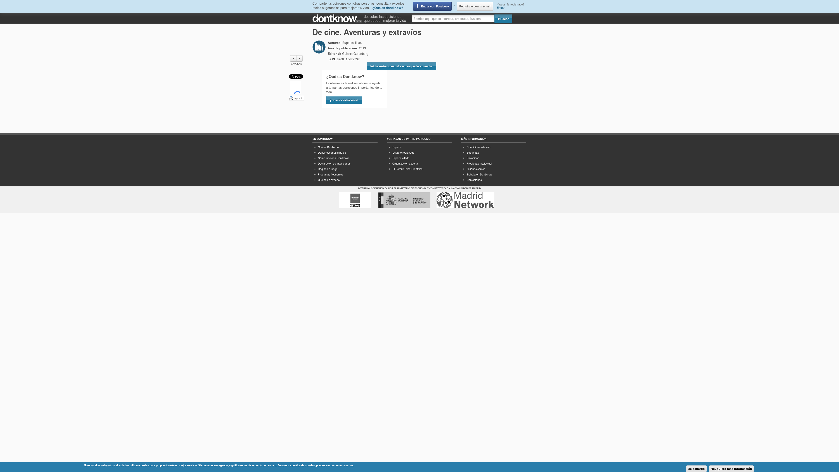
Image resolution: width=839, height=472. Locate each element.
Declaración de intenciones (334, 163)
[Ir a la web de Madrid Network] (465, 200)
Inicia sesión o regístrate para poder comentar (401, 66)
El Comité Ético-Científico (407, 169)
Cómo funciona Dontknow (333, 158)
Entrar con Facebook (435, 6)
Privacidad (473, 158)
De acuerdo (696, 468)
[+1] (295, 87)
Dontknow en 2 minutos (332, 152)
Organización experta (405, 163)
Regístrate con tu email (475, 6)
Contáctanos (474, 180)
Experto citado (400, 158)
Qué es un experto (329, 180)
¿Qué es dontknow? (387, 7)
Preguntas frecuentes (330, 174)
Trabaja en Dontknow (479, 174)
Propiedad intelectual (479, 163)
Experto (397, 147)
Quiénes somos (476, 169)
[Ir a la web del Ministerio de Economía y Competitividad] (404, 200)
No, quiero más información (731, 468)
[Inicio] (338, 18)
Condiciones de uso (479, 147)
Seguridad (473, 152)
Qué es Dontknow (328, 147)
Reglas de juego (328, 169)
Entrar (500, 7)
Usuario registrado (403, 152)
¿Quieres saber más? (344, 100)
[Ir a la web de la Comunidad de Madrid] (355, 200)
